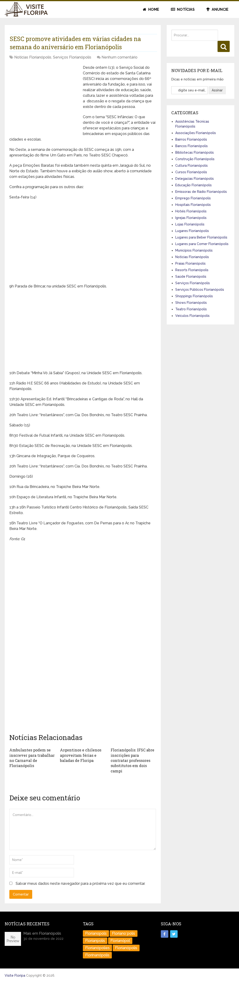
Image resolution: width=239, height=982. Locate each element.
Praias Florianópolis (190, 263)
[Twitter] (174, 934)
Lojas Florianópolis (189, 224)
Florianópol (120, 940)
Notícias (185, 9)
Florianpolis (95, 940)
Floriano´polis (123, 933)
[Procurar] (224, 46)
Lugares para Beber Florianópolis (201, 237)
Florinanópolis (97, 955)
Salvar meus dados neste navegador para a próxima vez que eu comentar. (80, 883)
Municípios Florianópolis (194, 250)
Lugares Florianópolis (192, 231)
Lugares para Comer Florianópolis (201, 244)
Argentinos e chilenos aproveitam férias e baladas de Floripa (80, 755)
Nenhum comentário (119, 57)
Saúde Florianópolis (190, 276)
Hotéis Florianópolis (191, 211)
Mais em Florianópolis (42, 933)
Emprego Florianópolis (193, 198)
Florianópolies (97, 948)
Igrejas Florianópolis (191, 218)
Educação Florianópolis (193, 185)
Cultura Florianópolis (191, 165)
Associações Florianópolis (195, 133)
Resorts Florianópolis (191, 270)
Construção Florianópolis (194, 159)
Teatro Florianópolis (191, 309)
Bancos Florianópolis (191, 146)
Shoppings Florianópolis (194, 296)
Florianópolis (126, 948)
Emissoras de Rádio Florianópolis (201, 192)
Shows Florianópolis (191, 302)
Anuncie (219, 9)
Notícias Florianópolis (32, 57)
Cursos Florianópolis (191, 172)
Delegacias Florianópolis (194, 178)
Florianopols (96, 933)
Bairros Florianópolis (191, 139)
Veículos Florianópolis (192, 316)
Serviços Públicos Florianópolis (199, 289)
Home (153, 9)
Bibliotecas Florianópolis (194, 152)
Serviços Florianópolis (72, 57)
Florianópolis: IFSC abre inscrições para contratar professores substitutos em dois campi (132, 760)
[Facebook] (164, 934)
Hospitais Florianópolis (193, 205)
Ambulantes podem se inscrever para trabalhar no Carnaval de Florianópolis (32, 757)
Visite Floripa (15, 975)
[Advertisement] (44, 97)
